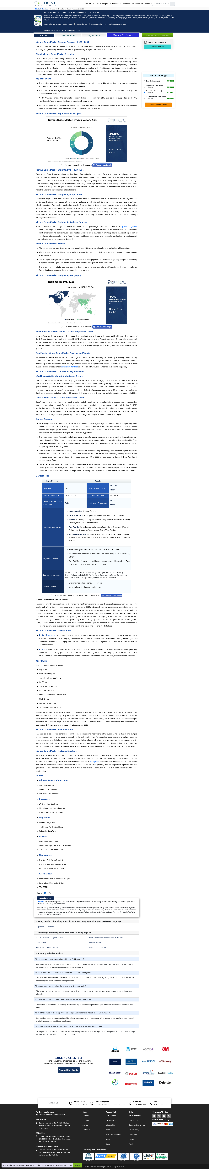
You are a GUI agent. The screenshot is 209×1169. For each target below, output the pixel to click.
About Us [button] (89, 3)
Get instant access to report (112, 595)
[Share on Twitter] (50, 893)
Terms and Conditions (137, 1125)
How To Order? (134, 1120)
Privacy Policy (67, 1165)
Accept (77, 1165)
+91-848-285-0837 (161, 1105)
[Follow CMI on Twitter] (159, 1116)
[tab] (44, 35)
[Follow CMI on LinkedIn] (154, 1116)
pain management (129, 226)
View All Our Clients (68, 1070)
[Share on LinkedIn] (45, 893)
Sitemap (132, 1139)
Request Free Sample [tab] (123, 35)
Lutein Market (41, 942)
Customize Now (157, 46)
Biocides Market (95, 942)
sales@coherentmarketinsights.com (52, 1114)
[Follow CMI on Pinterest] (169, 1116)
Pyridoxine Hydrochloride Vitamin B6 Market (105, 938)
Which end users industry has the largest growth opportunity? (60, 986)
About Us (86, 1115)
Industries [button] (114, 3)
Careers (108, 1144)
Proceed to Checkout (158, 105)
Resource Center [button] (142, 3)
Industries (86, 1120)
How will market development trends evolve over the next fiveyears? (63, 999)
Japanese (40, 927)
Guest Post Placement (114, 1135)
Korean (51, 927)
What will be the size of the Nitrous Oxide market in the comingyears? (63, 972)
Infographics (110, 1125)
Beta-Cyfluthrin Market (97, 947)
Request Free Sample (104, 165)
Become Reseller (135, 1115)
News (108, 1139)
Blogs (108, 1130)
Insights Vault (128, 3)
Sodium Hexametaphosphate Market (49, 938)
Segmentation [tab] (94, 35)
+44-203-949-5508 (118, 1105)
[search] (172, 4)
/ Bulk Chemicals (42, 9)
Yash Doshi (40, 901)
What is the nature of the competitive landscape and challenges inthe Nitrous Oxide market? (73, 1013)
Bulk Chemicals (121, 24)
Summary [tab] (44, 35)
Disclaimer (133, 1135)
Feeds (131, 1144)
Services (85, 1125)
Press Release (111, 1120)
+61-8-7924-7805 (139, 1105)
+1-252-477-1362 (80, 1105)
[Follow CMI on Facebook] (164, 1116)
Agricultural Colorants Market (47, 947)
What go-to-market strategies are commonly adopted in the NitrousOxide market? (69, 1026)
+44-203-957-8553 (102, 1105)
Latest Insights (102, 3)
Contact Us (86, 1130)
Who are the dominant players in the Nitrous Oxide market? (59, 959)
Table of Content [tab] (68, 35)
